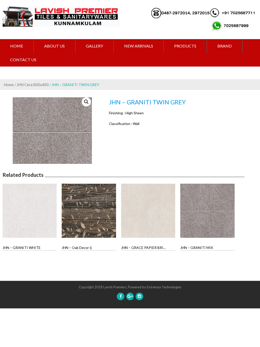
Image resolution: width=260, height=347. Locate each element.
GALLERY (94, 45)
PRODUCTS (185, 45)
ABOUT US (54, 45)
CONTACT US (23, 59)
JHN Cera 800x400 (33, 84)
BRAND (224, 45)
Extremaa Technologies (164, 287)
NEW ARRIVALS (138, 45)
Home (16, 45)
